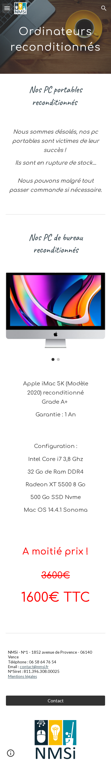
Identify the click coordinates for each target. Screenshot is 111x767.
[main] (56, 37)
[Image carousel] (56, 317)
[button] (7, 8)
